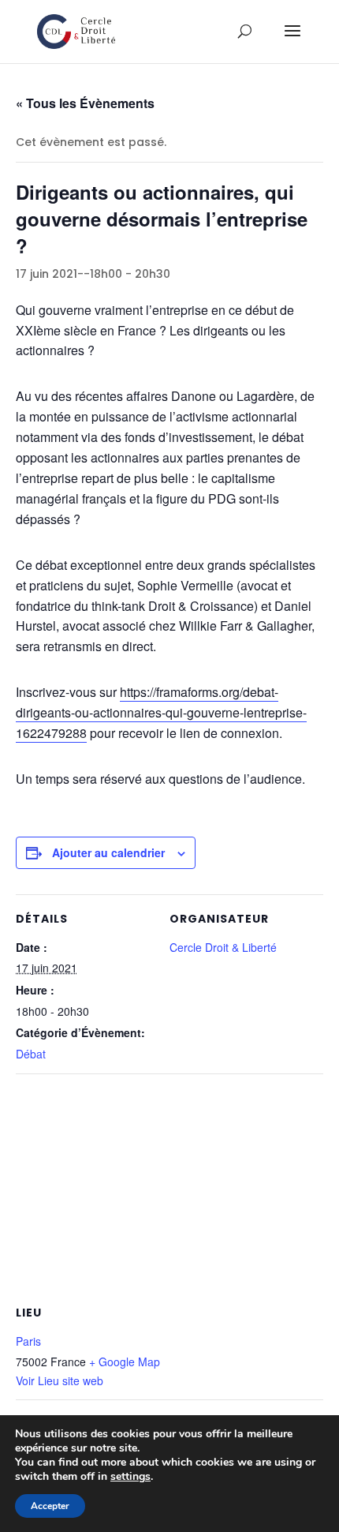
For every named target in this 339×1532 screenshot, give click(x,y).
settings (130, 1477)
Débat (31, 1054)
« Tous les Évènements (85, 103)
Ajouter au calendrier (108, 852)
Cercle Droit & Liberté (223, 947)
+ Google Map (124, 1361)
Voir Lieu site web (59, 1380)
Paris (28, 1341)
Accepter (50, 1506)
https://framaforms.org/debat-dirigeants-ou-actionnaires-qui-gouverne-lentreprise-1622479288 (161, 712)
